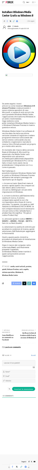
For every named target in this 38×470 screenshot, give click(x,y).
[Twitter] (31, 461)
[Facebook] (29, 461)
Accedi (33, 355)
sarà (20, 269)
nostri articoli (20, 266)
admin (9, 26)
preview (28, 266)
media (12, 266)
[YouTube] (34, 461)
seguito (25, 269)
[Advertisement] (19, 308)
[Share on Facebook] (7, 21)
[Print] (17, 21)
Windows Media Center (10, 275)
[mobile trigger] (4, 2)
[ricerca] (23, 2)
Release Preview (13, 269)
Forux (9, 2)
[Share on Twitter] (10, 21)
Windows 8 (19, 272)
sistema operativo (8, 272)
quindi (4, 269)
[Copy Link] (13, 21)
